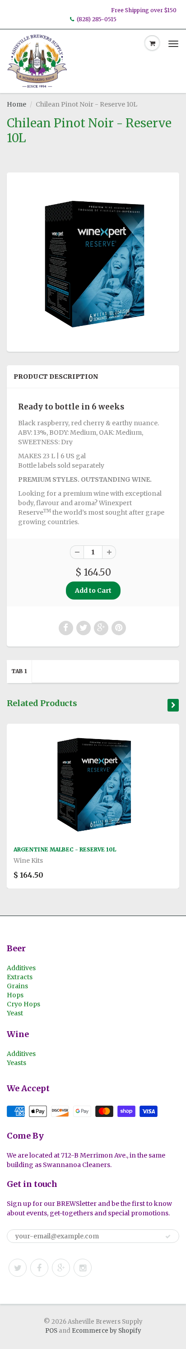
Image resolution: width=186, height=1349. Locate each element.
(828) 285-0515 (96, 19)
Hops (15, 995)
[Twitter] (18, 1268)
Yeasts (16, 1063)
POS (51, 1331)
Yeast (15, 1013)
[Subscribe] (168, 1236)
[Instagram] (83, 1268)
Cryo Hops (23, 1004)
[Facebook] (39, 1268)
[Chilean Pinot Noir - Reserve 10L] (93, 260)
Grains (17, 986)
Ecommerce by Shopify (106, 1331)
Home (16, 104)
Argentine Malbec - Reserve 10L (65, 849)
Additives (21, 968)
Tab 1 (19, 671)
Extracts (20, 977)
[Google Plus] (61, 1268)
